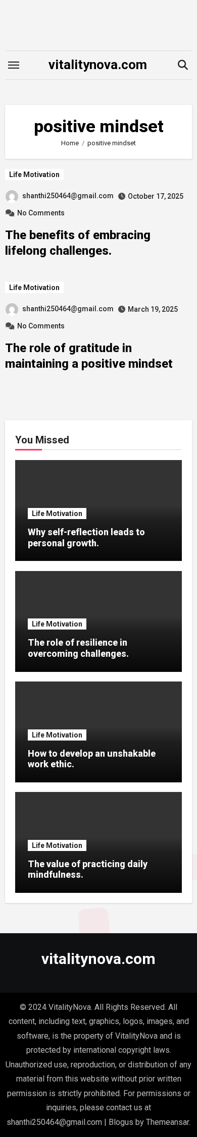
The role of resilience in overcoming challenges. (78, 648)
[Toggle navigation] (14, 65)
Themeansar (167, 1122)
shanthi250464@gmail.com (68, 196)
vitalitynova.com (97, 64)
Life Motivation (34, 174)
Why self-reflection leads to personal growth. (86, 537)
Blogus (121, 1122)
